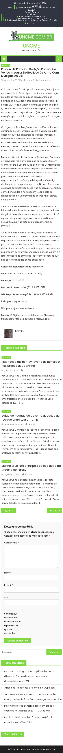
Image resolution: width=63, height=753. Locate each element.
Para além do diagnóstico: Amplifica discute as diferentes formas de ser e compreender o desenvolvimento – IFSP (29, 676)
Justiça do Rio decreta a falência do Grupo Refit (30, 687)
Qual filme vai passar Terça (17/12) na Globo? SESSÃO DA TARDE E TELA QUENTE (10, 510)
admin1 (29, 80)
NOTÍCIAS (31, 14)
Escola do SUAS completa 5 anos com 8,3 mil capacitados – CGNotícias (28, 720)
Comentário (11, 542)
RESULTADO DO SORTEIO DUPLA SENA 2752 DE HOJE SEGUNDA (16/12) (55, 510)
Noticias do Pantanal (17, 20)
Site (6, 597)
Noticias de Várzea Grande (31, 16)
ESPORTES (36, 6)
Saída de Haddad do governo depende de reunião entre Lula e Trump (30, 418)
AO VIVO (31, 10)
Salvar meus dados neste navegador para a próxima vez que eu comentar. (12, 623)
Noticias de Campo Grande (44, 20)
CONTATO (31, 23)
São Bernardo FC (26, 7)
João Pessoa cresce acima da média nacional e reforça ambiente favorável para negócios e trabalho (33, 697)
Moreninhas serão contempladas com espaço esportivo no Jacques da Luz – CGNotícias (29, 708)
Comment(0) (45, 80)
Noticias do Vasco (46, 7)
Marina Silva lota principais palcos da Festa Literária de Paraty (31, 468)
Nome (8, 572)
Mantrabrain (49, 749)
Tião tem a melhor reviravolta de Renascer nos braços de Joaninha (31, 364)
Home (9, 7)
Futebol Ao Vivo (32, 12)
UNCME (31, 45)
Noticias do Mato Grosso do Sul (32, 18)
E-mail (8, 585)
